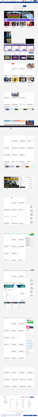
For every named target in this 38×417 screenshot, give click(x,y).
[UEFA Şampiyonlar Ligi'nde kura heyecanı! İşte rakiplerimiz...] (21, 43)
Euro (15, 302)
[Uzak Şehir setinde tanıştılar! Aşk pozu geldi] (21, 231)
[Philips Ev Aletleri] (22, 0)
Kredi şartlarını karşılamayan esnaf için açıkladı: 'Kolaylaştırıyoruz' (32, 306)
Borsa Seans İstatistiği (24, 413)
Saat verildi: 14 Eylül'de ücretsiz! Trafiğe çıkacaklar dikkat (32, 298)
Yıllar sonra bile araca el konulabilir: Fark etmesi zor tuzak (32, 294)
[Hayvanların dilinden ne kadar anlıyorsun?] (30, 152)
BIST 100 (6, 303)
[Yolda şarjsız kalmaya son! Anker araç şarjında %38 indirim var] (14, 220)
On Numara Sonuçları (30, 362)
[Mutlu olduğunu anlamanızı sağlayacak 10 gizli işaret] (15, 72)
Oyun (28, 413)
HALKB (4, 321)
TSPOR (12, 320)
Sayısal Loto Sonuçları (30, 357)
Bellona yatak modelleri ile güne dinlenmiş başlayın (7, 393)
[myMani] (11, 1)
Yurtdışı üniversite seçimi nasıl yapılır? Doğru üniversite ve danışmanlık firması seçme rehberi (7, 401)
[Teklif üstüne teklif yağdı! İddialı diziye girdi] (21, 341)
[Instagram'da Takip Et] (29, 334)
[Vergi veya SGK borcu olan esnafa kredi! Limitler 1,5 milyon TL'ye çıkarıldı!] (22, 304)
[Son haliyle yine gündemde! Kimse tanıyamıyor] (17, 43)
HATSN (4, 322)
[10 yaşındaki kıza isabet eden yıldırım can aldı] (6, 43)
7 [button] (13, 202)
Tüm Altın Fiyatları (22, 201)
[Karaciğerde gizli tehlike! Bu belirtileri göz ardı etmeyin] (15, 101)
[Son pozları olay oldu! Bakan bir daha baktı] (7, 69)
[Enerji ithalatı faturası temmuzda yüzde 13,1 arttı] (22, 172)
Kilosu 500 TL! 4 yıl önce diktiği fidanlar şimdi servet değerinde (30, 387)
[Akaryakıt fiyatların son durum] (22, 101)
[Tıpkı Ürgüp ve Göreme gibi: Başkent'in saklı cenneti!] (22, 72)
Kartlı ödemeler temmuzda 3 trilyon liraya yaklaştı (15, 400)
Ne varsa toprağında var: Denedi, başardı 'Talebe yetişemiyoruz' (30, 394)
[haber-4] (25, 141)
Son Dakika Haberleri (11, 413)
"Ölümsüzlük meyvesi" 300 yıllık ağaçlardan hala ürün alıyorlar (31, 236)
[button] (27, 0)
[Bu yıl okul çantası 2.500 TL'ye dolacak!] (22, 43)
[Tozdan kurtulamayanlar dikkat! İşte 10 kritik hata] (30, 65)
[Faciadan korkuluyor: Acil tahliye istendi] (19, 14)
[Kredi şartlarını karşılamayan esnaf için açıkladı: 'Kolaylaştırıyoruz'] (28, 306)
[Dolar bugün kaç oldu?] (7, 227)
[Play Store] (6, 413)
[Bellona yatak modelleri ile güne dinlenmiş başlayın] (7, 390)
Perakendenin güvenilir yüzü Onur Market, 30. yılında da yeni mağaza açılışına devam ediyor (23, 394)
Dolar (13, 302)
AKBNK (19, 321)
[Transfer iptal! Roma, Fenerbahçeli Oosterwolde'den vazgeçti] (21, 267)
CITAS (4, 320)
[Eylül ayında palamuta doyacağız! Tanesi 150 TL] (7, 234)
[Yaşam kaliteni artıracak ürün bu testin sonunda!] (15, 94)
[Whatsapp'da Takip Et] (28, 411)
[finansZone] (30, 122)
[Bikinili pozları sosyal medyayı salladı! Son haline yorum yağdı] (14, 369)
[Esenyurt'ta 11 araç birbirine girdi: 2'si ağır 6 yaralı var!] (23, 43)
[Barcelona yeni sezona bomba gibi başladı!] (7, 264)
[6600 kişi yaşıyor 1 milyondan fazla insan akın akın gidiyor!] (28, 228)
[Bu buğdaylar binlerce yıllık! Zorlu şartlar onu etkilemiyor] (21, 220)
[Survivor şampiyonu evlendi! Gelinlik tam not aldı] (21, 362)
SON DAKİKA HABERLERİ (3, 2)
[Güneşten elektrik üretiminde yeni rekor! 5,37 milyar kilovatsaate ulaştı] (22, 159)
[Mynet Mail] (36, 2)
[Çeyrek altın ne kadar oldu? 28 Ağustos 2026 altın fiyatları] (15, 152)
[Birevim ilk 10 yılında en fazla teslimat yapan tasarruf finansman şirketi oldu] (7, 383)
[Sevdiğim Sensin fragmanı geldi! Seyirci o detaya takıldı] (7, 166)
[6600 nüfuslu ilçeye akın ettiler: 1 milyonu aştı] (28, 309)
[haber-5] (31, 141)
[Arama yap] (28, 1)
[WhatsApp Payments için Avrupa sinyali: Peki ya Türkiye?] (22, 383)
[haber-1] (7, 141)
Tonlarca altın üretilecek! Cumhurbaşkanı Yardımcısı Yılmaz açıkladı (32, 302)
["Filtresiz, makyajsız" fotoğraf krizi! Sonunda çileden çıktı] (14, 341)
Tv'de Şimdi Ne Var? (28, 344)
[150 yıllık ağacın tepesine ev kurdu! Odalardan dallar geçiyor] (22, 152)
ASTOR (19, 320)
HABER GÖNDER (33, 2)
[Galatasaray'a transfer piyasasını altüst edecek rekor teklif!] (21, 250)
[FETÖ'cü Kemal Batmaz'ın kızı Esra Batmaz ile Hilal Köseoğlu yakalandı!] (18, 43)
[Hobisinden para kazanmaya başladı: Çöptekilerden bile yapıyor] (22, 397)
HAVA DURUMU (17, 2)
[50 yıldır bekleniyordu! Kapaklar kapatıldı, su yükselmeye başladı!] (28, 221)
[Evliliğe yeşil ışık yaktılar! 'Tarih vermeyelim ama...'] (7, 365)
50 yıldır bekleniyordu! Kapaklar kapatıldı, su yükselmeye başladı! (31, 221)
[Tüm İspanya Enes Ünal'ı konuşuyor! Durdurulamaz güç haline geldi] (20, 43)
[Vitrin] (24, 0)
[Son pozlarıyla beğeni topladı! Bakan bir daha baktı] (14, 355)
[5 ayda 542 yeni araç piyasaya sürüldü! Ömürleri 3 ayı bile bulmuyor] (14, 287)
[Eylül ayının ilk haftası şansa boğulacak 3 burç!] (7, 94)
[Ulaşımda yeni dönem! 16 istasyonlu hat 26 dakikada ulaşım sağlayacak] (5, 43)
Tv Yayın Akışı (27, 343)
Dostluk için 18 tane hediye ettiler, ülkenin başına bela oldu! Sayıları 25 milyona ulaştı (32, 225)
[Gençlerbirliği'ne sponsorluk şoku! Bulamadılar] (7, 253)
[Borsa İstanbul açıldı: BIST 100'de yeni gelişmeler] (21, 214)
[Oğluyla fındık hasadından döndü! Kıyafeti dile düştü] (7, 217)
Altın (18, 302)
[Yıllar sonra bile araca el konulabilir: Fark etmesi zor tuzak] (28, 294)
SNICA (12, 321)
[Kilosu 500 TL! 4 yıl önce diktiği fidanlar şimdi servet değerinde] (30, 383)
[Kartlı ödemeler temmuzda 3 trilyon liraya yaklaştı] (15, 397)
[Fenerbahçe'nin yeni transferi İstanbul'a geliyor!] (14, 257)
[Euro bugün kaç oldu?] (14, 227)
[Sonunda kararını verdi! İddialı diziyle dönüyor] (21, 369)
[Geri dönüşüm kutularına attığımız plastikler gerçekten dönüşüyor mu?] (14, 214)
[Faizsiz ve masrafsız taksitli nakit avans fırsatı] (16, 43)
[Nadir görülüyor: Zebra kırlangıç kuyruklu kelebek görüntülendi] (22, 166)
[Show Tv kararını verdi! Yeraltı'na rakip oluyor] (7, 155)
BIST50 (8, 302)
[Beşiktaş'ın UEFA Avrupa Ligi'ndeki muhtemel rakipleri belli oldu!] (24, 43)
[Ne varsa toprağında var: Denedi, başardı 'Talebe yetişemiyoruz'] (30, 390)
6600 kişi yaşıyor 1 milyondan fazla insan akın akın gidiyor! (32, 228)
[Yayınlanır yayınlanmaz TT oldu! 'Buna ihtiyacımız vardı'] (21, 351)
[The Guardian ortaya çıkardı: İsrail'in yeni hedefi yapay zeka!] (8, 43)
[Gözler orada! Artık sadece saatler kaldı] (7, 290)
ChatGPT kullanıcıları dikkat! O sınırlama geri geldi (31, 232)
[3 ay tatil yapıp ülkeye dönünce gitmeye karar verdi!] (14, 334)
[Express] (26, 0)
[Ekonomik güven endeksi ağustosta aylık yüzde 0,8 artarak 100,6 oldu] (7, 172)
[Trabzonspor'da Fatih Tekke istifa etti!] (7, 271)
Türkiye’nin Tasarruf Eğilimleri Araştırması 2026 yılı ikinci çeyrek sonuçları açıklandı (15, 394)
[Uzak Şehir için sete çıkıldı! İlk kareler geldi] (7, 355)
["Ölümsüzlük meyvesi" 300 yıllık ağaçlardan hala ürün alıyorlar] (28, 236)
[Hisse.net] (7, 57)
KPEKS (12, 322)
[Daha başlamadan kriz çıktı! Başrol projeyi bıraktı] (11, 43)
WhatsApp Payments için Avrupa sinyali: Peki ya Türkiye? (22, 387)
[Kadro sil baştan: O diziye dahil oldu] (30, 169)
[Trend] (23, 0)
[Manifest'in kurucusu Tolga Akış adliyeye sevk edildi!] (22, 94)
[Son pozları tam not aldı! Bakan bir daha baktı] (7, 348)
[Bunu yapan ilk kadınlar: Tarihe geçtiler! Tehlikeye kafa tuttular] (30, 98)
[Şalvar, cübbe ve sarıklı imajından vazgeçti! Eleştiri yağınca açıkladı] (21, 334)
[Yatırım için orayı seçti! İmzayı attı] (14, 348)
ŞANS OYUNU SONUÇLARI (29, 354)
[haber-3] (19, 141)
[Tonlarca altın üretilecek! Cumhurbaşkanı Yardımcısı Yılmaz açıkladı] (28, 302)
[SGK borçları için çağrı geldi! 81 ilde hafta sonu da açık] (14, 234)
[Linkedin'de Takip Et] (30, 334)
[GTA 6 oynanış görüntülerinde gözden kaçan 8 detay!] (7, 101)
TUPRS (19, 322)
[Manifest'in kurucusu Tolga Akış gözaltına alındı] (7, 338)
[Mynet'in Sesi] (15, 57)
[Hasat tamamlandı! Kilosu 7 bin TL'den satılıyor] (22, 65)
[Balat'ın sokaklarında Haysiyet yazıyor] (30, 397)
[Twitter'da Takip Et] (27, 334)
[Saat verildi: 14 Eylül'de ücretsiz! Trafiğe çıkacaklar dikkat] (28, 298)
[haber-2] (13, 141)
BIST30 (10, 302)
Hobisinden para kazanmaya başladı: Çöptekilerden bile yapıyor (23, 401)
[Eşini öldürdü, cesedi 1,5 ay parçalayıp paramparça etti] (9, 43)
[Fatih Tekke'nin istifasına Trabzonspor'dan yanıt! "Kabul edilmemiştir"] (13, 43)
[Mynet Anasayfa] (3, 0)
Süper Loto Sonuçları (30, 359)
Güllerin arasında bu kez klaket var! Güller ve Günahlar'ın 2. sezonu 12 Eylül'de (14, 387)
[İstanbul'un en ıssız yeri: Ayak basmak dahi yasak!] (14, 37)
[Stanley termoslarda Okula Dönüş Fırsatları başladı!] (30, 72)
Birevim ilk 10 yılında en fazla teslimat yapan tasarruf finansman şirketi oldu (7, 387)
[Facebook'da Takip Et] (26, 334)
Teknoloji (16, 413)
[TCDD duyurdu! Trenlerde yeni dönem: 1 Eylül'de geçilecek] (22, 311)
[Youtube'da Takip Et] (31, 334)
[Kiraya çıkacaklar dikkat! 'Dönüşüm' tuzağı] (15, 43)
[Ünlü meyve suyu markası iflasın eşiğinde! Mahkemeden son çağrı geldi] (4, 43)
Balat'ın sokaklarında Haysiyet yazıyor (29, 400)
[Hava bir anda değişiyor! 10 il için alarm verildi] (12, 43)
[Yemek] (25, 0)
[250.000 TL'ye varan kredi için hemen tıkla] (10, 43)
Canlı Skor (33, 247)
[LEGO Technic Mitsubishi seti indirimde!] (15, 172)
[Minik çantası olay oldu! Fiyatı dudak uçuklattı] (14, 362)
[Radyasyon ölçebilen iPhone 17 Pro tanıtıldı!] (15, 65)
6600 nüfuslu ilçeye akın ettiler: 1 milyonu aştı (32, 310)
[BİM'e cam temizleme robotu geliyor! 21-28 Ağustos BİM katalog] (15, 159)
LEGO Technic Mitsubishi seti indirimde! (8, 2)
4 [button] (9, 202)
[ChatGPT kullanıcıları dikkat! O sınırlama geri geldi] (28, 232)
